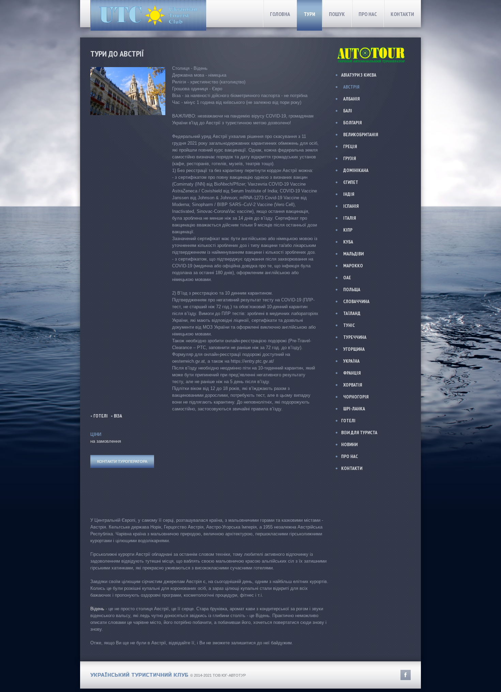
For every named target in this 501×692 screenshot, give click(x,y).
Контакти (402, 14)
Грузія (349, 158)
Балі (347, 111)
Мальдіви (353, 254)
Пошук (337, 14)
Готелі (100, 416)
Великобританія (360, 134)
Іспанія (351, 206)
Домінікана (355, 170)
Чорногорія (355, 397)
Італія (349, 218)
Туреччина (354, 337)
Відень (97, 608)
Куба (348, 242)
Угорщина (354, 349)
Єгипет (350, 182)
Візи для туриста (359, 432)
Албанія (351, 99)
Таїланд (352, 313)
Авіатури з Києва (358, 75)
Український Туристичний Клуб (139, 675)
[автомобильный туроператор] (372, 47)
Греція (350, 146)
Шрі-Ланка (354, 409)
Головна (280, 14)
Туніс (349, 325)
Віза (118, 416)
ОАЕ (347, 277)
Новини (349, 444)
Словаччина (356, 301)
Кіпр (347, 230)
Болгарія (352, 123)
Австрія (351, 87)
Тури (309, 14)
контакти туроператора (122, 461)
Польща (351, 289)
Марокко (353, 266)
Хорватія (352, 385)
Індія (348, 194)
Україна (351, 361)
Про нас (368, 14)
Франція (352, 373)
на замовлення (105, 441)
